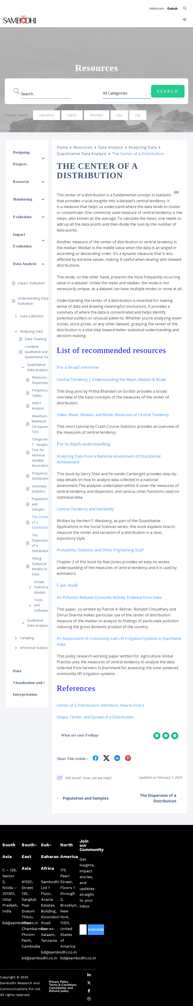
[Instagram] (89, 1000)
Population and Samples (40, 504)
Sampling (27, 638)
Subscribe (96, 929)
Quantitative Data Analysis (37, 367)
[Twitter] (89, 984)
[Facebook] (89, 992)
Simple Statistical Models (41, 587)
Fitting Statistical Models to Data (39, 566)
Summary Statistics (39, 489)
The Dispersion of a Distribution (40, 543)
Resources (83, 147)
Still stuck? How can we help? (88, 777)
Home (62, 147)
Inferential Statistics (35, 647)
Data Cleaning (35, 339)
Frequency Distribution (40, 476)
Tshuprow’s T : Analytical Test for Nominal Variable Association (41, 452)
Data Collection (32, 316)
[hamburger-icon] (184, 19)
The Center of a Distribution (40, 522)
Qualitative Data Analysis (37, 623)
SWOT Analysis (38, 405)
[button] (184, 8)
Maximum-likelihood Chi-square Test (40, 424)
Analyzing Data (31, 331)
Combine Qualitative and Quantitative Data (38, 351)
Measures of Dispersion (41, 380)
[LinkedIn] (89, 976)
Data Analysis (110, 147)
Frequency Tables (40, 393)
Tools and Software (41, 605)
